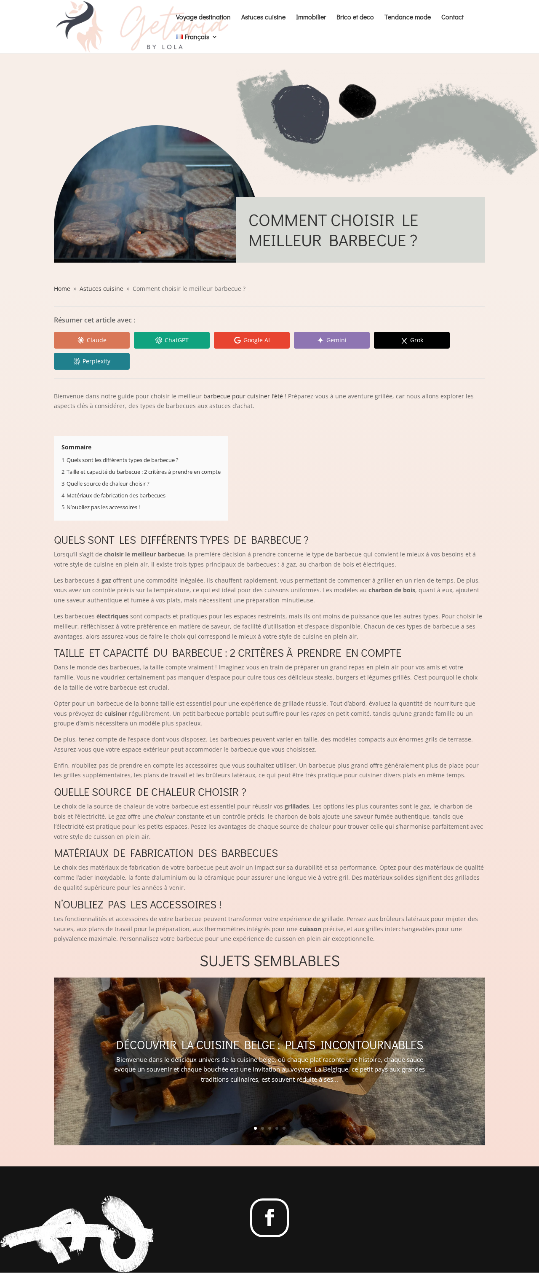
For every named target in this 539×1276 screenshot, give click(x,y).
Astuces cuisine (263, 17)
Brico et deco (355, 17)
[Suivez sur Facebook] (269, 1217)
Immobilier (311, 17)
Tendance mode (407, 17)
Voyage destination (203, 17)
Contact (452, 17)
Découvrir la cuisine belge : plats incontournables (269, 1044)
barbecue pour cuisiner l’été (243, 396)
